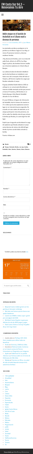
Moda (6, 413)
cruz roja (21, 147)
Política (7, 422)
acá (27, 252)
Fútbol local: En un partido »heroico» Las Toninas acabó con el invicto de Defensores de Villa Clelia (16, 356)
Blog (6, 387)
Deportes (7, 398)
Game (7, 407)
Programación (9, 425)
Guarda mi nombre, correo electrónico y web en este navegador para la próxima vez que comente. (16, 217)
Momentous (25, 452)
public (7, 427)
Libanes (18, 149)
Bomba (17, 147)
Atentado (11, 147)
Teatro (7, 436)
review (7, 429)
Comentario (7, 167)
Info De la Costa (10, 411)
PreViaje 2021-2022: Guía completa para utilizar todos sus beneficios (15, 340)
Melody (7, 360)
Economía (8, 400)
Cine (6, 391)
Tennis (7, 440)
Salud (6, 431)
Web (4, 204)
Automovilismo (9, 382)
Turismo (7, 442)
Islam (9, 149)
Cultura (7, 393)
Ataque (7, 147)
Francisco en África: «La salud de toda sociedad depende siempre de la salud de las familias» (16, 362)
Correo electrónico (9, 196)
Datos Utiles (8, 396)
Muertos (27, 149)
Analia (7, 344)
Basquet (7, 385)
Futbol (7, 405)
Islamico (14, 149)
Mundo (7, 144)
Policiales (7, 420)
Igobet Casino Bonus (11, 409)
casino (7, 389)
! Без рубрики (9, 376)
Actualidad (8, 378)
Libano (22, 149)
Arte (6, 380)
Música (7, 418)
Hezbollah (5, 149)
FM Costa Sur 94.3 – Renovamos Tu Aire (13, 6)
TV (6, 444)
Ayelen (7, 353)
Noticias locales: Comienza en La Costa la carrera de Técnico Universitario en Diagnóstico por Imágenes (16, 349)
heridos (26, 147)
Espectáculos (9, 402)
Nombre (6, 188)
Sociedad (7, 433)
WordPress (17, 452)
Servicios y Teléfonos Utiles (19, 344)
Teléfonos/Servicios (10, 438)
